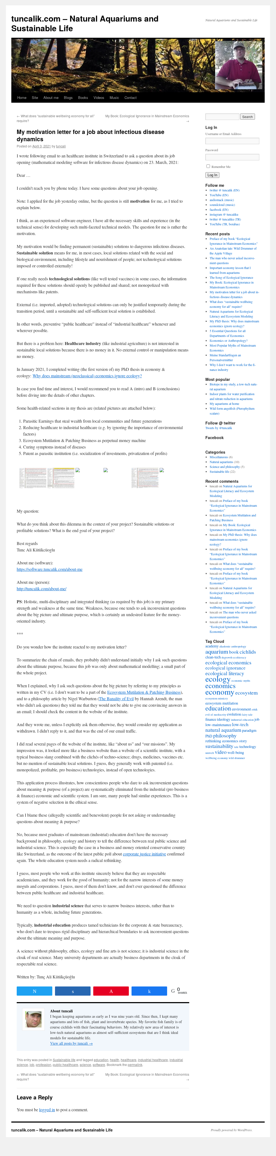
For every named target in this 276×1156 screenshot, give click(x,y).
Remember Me (221, 166)
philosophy (225, 735)
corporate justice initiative (144, 854)
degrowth (227, 657)
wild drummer (237, 758)
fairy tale (247, 714)
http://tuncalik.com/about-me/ (41, 588)
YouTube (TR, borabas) (225, 224)
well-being (235, 752)
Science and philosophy (225, 466)
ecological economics (228, 662)
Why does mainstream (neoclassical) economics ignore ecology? (87, 375)
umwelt (209, 753)
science (85, 1064)
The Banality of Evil (116, 698)
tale (236, 747)
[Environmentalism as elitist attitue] (88, 478)
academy (212, 645)
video (221, 751)
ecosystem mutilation (221, 703)
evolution (234, 714)
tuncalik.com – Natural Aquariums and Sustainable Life (84, 23)
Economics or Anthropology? (228, 340)
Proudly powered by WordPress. (232, 1130)
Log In (212, 175)
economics (220, 685)
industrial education (242, 720)
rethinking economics (221, 740)
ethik (254, 709)
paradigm (249, 730)
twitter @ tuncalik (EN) (225, 190)
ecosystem (246, 692)
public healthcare (65, 1064)
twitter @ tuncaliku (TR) (225, 219)
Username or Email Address (223, 134)
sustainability (219, 745)
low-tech (240, 724)
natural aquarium (223, 729)
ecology (218, 678)
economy (219, 691)
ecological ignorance (225, 668)
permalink (135, 1064)
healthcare (128, 1059)
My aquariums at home (224, 403)
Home (21, 97)
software (99, 1064)
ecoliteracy (239, 657)
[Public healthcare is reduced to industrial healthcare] (117, 478)
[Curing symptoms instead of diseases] (32, 478)
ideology (223, 719)
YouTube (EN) (219, 195)
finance (210, 719)
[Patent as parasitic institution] (173, 478)
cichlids (248, 651)
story (243, 740)
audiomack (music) (222, 200)
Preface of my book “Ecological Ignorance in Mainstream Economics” (233, 505)
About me (50, 97)
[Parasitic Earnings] (145, 478)
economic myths (241, 680)
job (32, 1064)
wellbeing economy (216, 758)
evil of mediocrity (215, 714)
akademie (224, 646)
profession (43, 1064)
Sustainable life (64, 1059)
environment (241, 709)
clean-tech (213, 657)
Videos (99, 97)
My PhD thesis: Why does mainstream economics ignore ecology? (233, 539)
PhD (208, 736)
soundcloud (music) (222, 204)
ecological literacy (224, 673)
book (234, 652)
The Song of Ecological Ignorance (231, 277)
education (101, 1059)
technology (247, 746)
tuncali (61, 146)
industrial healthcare (153, 1059)
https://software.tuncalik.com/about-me (49, 569)
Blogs (68, 97)
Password (211, 150)
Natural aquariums (221, 462)
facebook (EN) (219, 209)
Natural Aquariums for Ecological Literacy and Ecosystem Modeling (232, 491)
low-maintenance (218, 724)
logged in (47, 1109)
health (114, 1059)
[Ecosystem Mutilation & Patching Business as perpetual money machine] (60, 478)
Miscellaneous (219, 457)
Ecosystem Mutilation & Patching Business (144, 692)
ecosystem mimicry (216, 698)
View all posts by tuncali (71, 1043)
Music (114, 97)
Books (83, 97)
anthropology (238, 646)
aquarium (216, 651)
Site (35, 97)
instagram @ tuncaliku (224, 214)
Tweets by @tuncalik (218, 428)
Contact (131, 97)
